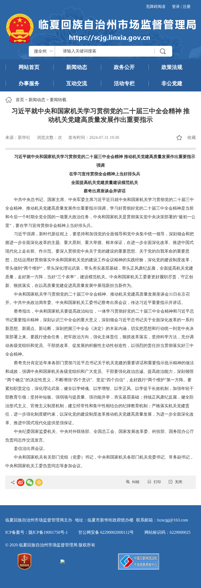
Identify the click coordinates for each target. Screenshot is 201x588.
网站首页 (29, 67)
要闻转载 (58, 99)
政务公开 (124, 67)
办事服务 (29, 83)
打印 (157, 482)
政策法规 (171, 67)
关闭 (178, 482)
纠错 (135, 482)
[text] (113, 51)
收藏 (191, 137)
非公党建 (171, 83)
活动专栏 (124, 83)
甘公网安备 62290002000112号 (106, 532)
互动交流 (76, 83)
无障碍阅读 (155, 6)
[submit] (163, 51)
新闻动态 (76, 67)
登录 (176, 6)
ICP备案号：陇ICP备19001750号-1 (36, 532)
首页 (20, 99)
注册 (187, 6)
